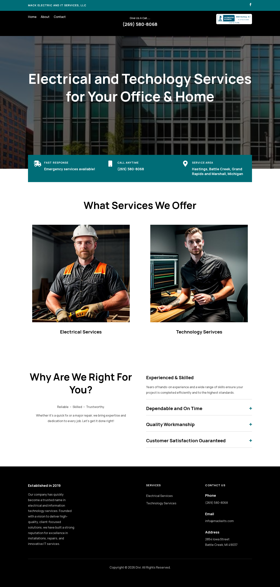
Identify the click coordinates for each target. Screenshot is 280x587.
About (45, 17)
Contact (60, 17)
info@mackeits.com (219, 521)
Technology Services (161, 503)
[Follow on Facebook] (250, 5)
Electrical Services (159, 496)
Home (32, 17)
